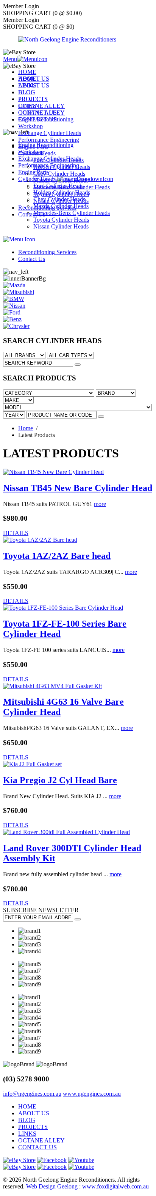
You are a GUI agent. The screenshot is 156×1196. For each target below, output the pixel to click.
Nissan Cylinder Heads (61, 201)
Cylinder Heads (37, 153)
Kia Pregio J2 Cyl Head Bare (60, 780)
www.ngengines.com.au (92, 1093)
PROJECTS (33, 99)
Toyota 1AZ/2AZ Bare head (57, 556)
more (100, 504)
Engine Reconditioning (45, 119)
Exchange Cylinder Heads (49, 133)
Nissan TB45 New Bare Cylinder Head (77, 488)
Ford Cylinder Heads (58, 160)
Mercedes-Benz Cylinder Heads (71, 187)
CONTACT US (37, 112)
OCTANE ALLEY (41, 106)
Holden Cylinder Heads (61, 167)
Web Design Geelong (52, 1186)
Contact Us (31, 214)
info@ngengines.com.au (32, 1093)
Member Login (22, 20)
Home (25, 428)
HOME (27, 72)
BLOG (26, 92)
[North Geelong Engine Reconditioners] (67, 39)
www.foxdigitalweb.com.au (115, 1186)
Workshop (30, 126)
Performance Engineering (48, 139)
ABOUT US (33, 78)
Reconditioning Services (47, 207)
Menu (10, 59)
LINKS (27, 85)
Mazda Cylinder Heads (61, 180)
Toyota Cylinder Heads (61, 194)
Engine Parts (33, 146)
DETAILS (15, 533)
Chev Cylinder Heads (59, 173)
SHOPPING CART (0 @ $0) (38, 26)
